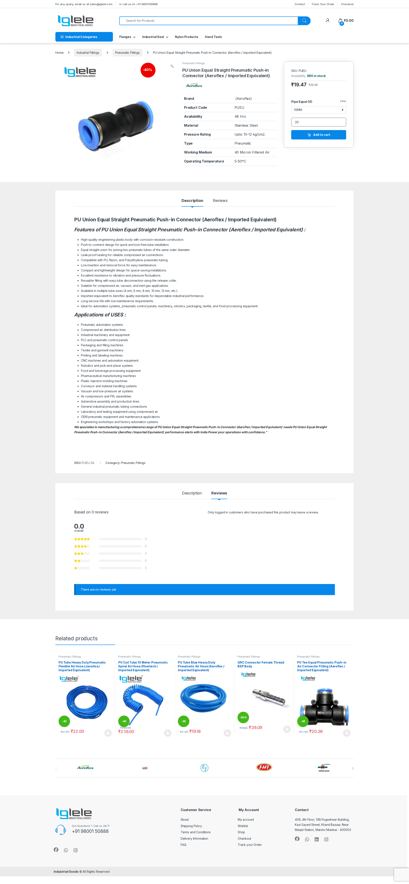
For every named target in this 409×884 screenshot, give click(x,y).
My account (246, 819)
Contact (300, 4)
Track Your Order (322, 4)
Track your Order (250, 844)
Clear (343, 101)
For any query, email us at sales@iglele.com (83, 4)
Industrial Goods (66, 871)
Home (59, 52)
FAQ (183, 844)
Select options (107, 733)
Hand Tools (213, 37)
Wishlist (243, 826)
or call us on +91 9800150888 (138, 4)
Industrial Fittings (88, 52)
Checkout (347, 4)
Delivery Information (194, 838)
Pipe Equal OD (301, 101)
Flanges (125, 37)
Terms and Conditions (196, 832)
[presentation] (353, 768)
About (185, 819)
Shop (241, 832)
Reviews (220, 201)
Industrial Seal (153, 37)
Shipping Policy (191, 826)
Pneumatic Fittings (127, 52)
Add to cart (321, 134)
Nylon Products (186, 37)
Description (192, 201)
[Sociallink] (56, 849)
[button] (172, 66)
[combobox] (208, 20)
